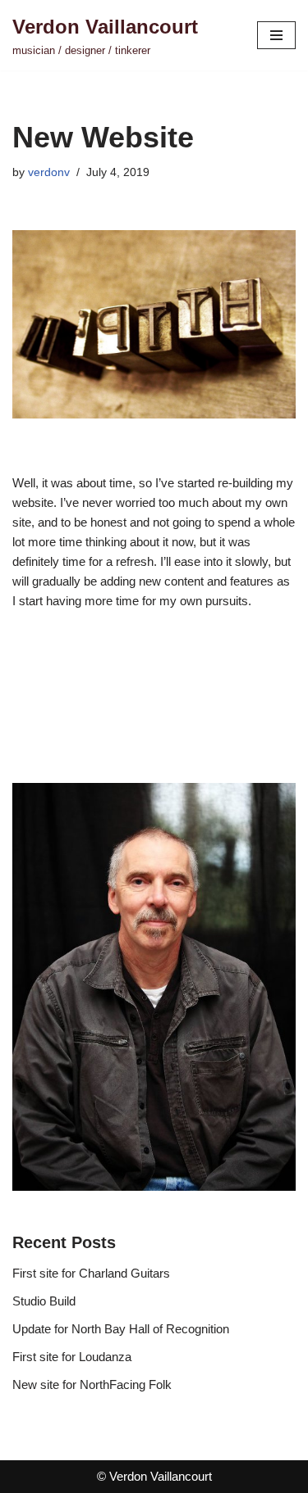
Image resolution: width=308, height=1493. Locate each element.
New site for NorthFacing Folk (92, 1384)
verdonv (49, 172)
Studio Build (44, 1301)
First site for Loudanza (71, 1357)
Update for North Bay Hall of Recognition (120, 1329)
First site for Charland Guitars (91, 1273)
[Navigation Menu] (276, 35)
